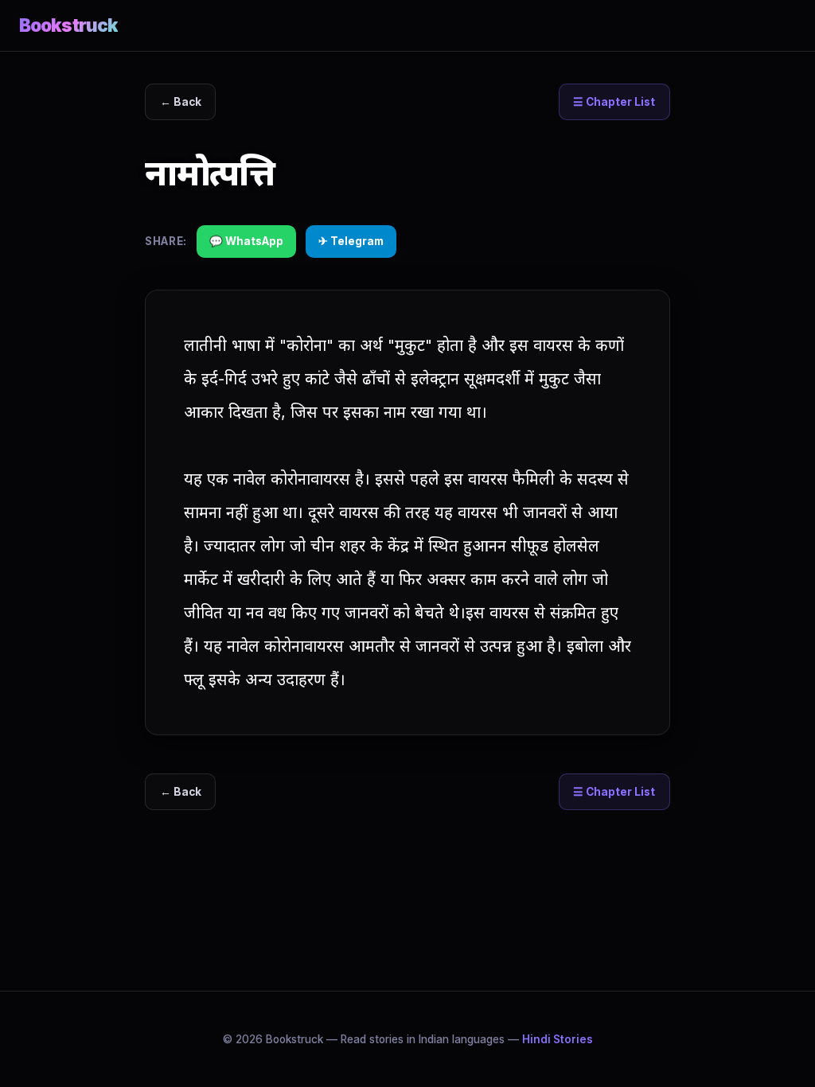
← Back (180, 101)
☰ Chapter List (614, 101)
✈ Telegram (351, 241)
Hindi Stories (557, 1039)
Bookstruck (68, 25)
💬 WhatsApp (246, 241)
